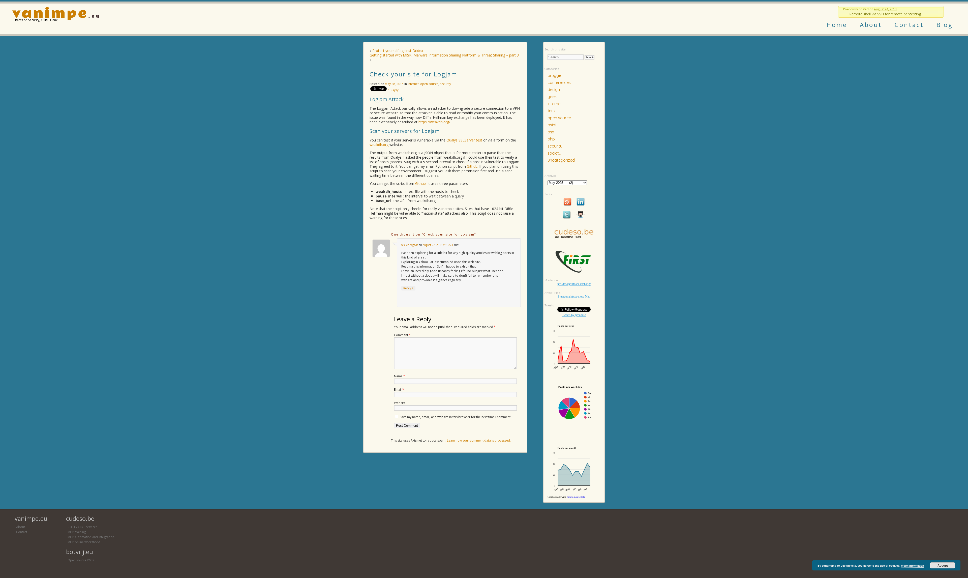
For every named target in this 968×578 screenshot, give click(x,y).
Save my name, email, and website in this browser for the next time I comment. (455, 417)
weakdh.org (379, 144)
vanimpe (50, 13)
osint (552, 124)
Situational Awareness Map (574, 296)
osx (551, 131)
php (551, 138)
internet (413, 84)
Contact (909, 24)
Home (837, 24)
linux (552, 110)
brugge (554, 75)
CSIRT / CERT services (82, 527)
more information (912, 565)
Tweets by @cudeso (574, 315)
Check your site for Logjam (413, 74)
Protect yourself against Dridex (397, 50)
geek (552, 96)
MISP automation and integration (91, 537)
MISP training (77, 532)
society (554, 153)
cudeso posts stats (576, 497)
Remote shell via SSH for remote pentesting (885, 14)
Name (399, 376)
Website (400, 403)
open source (429, 84)
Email (399, 389)
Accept (942, 565)
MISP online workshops (84, 542)
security (445, 84)
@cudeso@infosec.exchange (574, 284)
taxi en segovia (409, 245)
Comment (402, 335)
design (554, 89)
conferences (559, 82)
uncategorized (561, 160)
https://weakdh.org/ (434, 122)
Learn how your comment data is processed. (479, 440)
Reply (393, 90)
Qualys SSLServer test (464, 140)
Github (472, 166)
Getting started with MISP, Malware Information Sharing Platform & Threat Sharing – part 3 (444, 55)
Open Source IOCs (81, 560)
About (871, 24)
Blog (944, 24)
